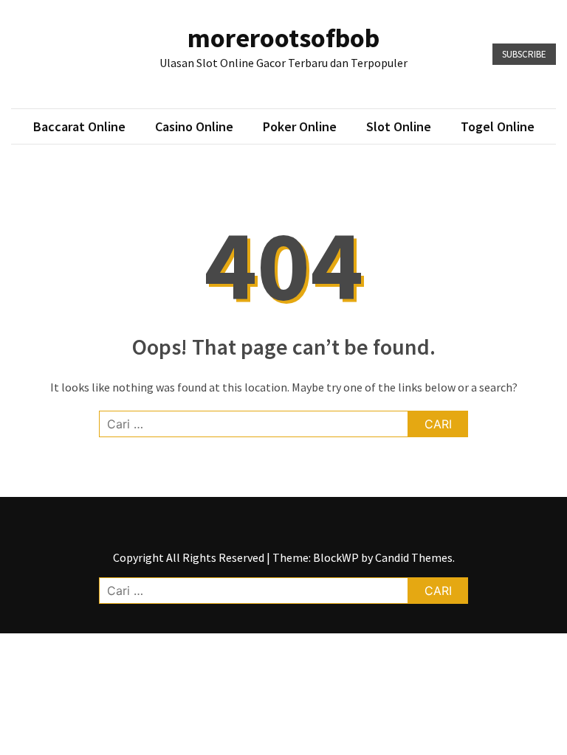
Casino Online (194, 126)
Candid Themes (414, 557)
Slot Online (398, 126)
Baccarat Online (79, 126)
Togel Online (498, 126)
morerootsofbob (283, 38)
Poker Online (300, 126)
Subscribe (524, 54)
